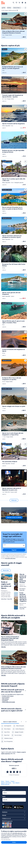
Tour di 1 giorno (5, 697)
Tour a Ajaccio (16, 782)
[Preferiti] (16, 3)
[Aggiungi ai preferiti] (25, 14)
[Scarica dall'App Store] (18, 807)
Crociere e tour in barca (7, 696)
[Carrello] (19, 3)
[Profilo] (25, 3)
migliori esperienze (5, 753)
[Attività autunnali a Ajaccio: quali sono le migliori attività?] (25, 709)
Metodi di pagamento (7, 821)
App (3, 804)
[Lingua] (22, 2)
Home (2, 781)
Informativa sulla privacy (10, 558)
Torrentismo (5, 700)
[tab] (10, 722)
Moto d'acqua (5, 699)
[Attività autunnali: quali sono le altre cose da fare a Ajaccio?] (25, 690)
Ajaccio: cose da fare (6, 782)
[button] (14, 25)
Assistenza (4, 812)
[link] (14, 25)
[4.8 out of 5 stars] (14, 772)
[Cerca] (13, 2)
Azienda (4, 815)
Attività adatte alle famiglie (8, 702)
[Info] (17, 10)
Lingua (4, 789)
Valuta (3, 796)
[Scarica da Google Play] (7, 807)
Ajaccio (19, 752)
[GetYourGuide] (3, 3)
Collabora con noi (6, 818)
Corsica (12, 781)
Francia (7, 781)
